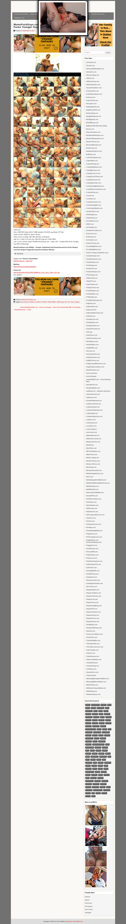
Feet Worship (106, 732)
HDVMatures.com (92, 341)
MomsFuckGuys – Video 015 (23, 261)
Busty (26, 302)
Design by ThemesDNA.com (74, 921)
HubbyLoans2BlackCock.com (96, 363)
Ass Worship (100, 707)
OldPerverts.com (91, 508)
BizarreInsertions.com (93, 132)
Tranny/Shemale (97, 789)
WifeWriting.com (91, 691)
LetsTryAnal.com (91, 423)
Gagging (103, 738)
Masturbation (94, 756)
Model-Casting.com (92, 457)
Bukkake (96, 716)
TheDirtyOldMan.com (93, 640)
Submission (95, 786)
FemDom (44, 302)
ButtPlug (88, 720)
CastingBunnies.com (93, 170)
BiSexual (95, 713)
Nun (104, 759)
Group (95, 741)
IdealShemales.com (92, 370)
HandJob (88, 744)
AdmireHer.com (91, 72)
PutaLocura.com (91, 558)
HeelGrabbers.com (92, 344)
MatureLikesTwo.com (93, 442)
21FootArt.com (91, 62)
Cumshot (37, 302)
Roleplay (104, 771)
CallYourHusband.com (93, 157)
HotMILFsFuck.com (92, 360)
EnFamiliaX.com (91, 240)
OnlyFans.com (91, 518)
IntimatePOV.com (92, 385)
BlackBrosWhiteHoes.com (94, 135)
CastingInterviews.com (93, 183)
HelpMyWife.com (91, 348)
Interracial (98, 747)
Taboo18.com (90, 631)
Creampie (95, 723)
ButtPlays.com (91, 154)
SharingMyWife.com (92, 570)
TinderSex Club (19, 18)
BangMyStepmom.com (93, 116)
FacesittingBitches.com (93, 246)
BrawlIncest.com (91, 148)
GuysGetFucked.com (93, 329)
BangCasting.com (92, 113)
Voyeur (88, 796)
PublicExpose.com (92, 555)
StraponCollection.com (93, 596)
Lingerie (94, 753)
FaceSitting (89, 732)
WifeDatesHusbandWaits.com (96, 688)
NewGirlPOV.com (92, 496)
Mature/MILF (52, 302)
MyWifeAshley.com (92, 486)
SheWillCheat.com (92, 574)
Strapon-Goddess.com (93, 593)
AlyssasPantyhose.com (94, 88)
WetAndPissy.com (92, 685)
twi (93, 793)
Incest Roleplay (91, 376)
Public (106, 768)
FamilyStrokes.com (92, 262)
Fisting (101, 735)
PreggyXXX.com (91, 545)
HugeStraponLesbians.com (95, 367)
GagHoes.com (91, 303)
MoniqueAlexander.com (94, 470)
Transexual (107, 789)
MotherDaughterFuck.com (94, 473)
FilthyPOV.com (91, 281)
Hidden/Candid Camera (98, 744)
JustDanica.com (91, 397)
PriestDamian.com (92, 548)
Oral (65, 302)
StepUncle (96, 783)
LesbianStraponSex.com (94, 416)
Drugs (99, 729)
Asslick (93, 707)
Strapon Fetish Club (97, 14)
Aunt (107, 707)
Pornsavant (88, 906)
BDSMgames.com (92, 119)
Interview (105, 747)
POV (106, 765)
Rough (88, 774)
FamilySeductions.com (93, 259)
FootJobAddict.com (92, 290)
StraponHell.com (91, 609)
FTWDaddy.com (91, 297)
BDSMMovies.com (92, 122)
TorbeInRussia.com (92, 656)
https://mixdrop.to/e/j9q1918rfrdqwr (25, 266)
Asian (88, 707)
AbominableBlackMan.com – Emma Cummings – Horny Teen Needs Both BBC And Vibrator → (51, 307)
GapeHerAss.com (92, 306)
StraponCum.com (92, 599)
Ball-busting (89, 710)
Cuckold (102, 723)
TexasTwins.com (91, 637)
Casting (95, 720)
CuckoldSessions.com (93, 202)
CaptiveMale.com (92, 160)
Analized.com (90, 97)
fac (109, 729)
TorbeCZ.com (90, 653)
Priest (95, 768)
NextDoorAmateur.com (93, 499)
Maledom (101, 753)
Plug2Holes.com (91, 534)
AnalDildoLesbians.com (94, 94)
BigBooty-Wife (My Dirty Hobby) (96, 126)
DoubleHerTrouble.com (94, 230)
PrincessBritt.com (92, 552)
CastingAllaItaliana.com (94, 167)
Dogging (103, 726)
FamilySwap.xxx (91, 265)
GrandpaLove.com (92, 319)
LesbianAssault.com (93, 407)
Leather (98, 750)
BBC (96, 710)
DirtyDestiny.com (91, 218)
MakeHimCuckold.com (93, 438)
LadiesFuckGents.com (93, 404)
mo (109, 756)
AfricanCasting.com (92, 75)
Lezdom (88, 753)
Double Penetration (91, 729)
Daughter (89, 726)
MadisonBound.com (92, 435)
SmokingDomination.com (94, 583)
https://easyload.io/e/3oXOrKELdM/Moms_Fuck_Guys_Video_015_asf (36, 272)
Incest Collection (91, 373)
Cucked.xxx (90, 195)
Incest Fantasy (90, 747)
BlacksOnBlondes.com (93, 145)
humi (108, 744)
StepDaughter (90, 780)
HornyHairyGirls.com (93, 354)
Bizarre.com (90, 129)
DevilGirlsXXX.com (92, 211)
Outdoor (100, 762)
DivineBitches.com (92, 221)
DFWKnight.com (91, 214)
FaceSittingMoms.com (93, 249)
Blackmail (107, 713)
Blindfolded (89, 716)
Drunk (104, 729)
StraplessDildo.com (92, 590)
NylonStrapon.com (92, 505)
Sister (100, 774)
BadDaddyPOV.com (92, 107)
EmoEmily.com (91, 237)
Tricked (88, 793)
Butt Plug (109, 716)
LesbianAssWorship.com (94, 410)
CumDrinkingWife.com (93, 205)
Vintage (104, 793)
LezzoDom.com (91, 426)
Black (101, 713)
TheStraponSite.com (93, 643)
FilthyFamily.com (91, 278)
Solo (88, 777)
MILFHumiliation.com (93, 451)
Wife (93, 796)
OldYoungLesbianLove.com (95, 515)
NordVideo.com (91, 502)
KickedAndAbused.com (94, 400)
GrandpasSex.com (92, 322)
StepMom (98, 780)
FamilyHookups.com (93, 256)
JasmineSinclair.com (93, 394)
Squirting (100, 777)
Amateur (103, 704)
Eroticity (87, 897)
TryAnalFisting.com (92, 666)
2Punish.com (90, 65)
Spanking (94, 777)
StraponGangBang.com (94, 605)
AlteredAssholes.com (93, 84)
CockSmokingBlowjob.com (95, 186)
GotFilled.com (90, 316)
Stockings (103, 783)
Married (108, 753)
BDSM (106, 710)
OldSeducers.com (92, 511)
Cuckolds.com (91, 199)
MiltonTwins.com (91, 454)
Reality (97, 771)
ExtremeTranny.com (92, 243)
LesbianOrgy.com (92, 413)
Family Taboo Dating (36, 14)
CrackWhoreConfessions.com (96, 189)
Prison (100, 768)
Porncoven (88, 903)
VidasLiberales (91, 675)
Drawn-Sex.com (91, 233)
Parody (88, 765)
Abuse (88, 704)
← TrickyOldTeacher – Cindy (21, 309)
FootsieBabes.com (92, 294)
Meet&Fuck (90, 445)
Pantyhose (108, 762)
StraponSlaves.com (92, 621)
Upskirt (98, 793)
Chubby (31, 302)
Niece (99, 759)
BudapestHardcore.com (94, 151)
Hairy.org (89, 332)
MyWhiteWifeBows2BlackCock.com (98, 483)
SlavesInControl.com (93, 580)
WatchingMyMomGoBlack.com (96, 682)
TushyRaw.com (91, 669)
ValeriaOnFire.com (92, 672)
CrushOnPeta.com (92, 192)
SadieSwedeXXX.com (93, 564)
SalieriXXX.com (91, 567)
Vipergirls (88, 912)
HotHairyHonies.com (93, 357)
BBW (101, 710)
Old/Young (60, 302)
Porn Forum (89, 909)
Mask (88, 756)
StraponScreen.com (92, 618)
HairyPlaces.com (91, 335)
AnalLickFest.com (92, 100)
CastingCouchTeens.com (94, 176)
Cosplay (88, 723)
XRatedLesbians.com (93, 694)
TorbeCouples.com (92, 650)
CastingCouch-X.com (93, 173)
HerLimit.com (90, 351)
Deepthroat (96, 726)
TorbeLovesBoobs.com (93, 659)
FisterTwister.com (92, 284)
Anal (22, 302)
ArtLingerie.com (91, 103)
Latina (92, 750)
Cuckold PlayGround (21, 14)
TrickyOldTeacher (92, 663)
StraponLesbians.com (93, 612)
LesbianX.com (91, 419)
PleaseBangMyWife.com (94, 530)
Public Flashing (90, 771)
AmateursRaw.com (92, 91)
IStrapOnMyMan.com (93, 388)
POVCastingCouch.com (94, 537)
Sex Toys (71, 302)
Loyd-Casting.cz (91, 429)
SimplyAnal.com (91, 577)
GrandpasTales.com (92, 325)
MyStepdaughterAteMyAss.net (96, 480)
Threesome (89, 789)
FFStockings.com (92, 275)
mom (88, 759)
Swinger (102, 786)
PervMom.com (91, 527)
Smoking (107, 774)
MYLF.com (89, 477)
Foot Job (107, 735)
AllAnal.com (90, 78)
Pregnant (89, 768)
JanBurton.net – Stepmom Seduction (98, 391)
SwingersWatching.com (94, 628)
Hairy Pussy (102, 741)
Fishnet (95, 735)
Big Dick (88, 713)
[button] (47, 253)
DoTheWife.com (91, 227)
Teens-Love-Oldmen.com (94, 634)
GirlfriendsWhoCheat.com (94, 313)
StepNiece (105, 780)
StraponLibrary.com (92, 615)
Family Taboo (97, 732)
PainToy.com (90, 521)
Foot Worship (89, 738)
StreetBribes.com (91, 624)
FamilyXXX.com (91, 268)
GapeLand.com (91, 310)
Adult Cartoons (95, 704)
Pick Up (94, 765)
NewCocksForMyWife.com (95, 492)
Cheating (101, 720)
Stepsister (89, 783)
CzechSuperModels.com (94, 208)
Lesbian (105, 750)
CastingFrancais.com (93, 180)
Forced (96, 738)
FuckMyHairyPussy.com (94, 300)
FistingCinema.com (92, 287)
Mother (93, 759)
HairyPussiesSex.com (93, 338)
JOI (87, 750)
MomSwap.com (91, 467)
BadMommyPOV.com (93, 110)
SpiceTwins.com (91, 586)
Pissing (100, 765)
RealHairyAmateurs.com (94, 561)
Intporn (87, 900)
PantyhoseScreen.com (93, 524)
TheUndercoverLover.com (94, 647)
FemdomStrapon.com (93, 271)
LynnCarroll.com (91, 432)
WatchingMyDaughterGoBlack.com (97, 678)
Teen (108, 786)
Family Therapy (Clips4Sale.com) (97, 252)
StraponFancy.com (92, 602)
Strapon (77, 302)
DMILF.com (90, 224)
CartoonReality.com (92, 164)
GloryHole (89, 741)
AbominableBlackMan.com (95, 69)
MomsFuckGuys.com (29, 299)
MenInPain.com (91, 448)
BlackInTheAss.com (92, 141)
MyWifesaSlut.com (92, 489)
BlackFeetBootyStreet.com (95, 138)
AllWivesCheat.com (92, 81)
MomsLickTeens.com (93, 464)
